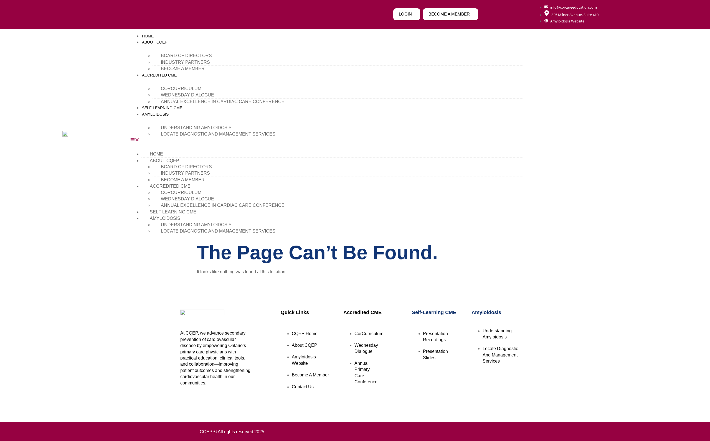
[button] (326, 140)
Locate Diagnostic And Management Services (218, 134)
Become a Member (183, 68)
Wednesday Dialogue (187, 95)
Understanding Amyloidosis (196, 127)
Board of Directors (186, 55)
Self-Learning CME (434, 312)
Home (148, 36)
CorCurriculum (181, 88)
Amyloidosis (486, 312)
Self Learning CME (162, 108)
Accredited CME (159, 75)
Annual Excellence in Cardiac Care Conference (223, 101)
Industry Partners (185, 62)
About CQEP (154, 42)
